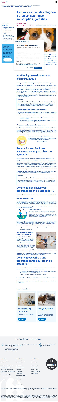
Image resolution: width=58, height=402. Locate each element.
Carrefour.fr (33, 360)
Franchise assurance (19, 373)
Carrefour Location (34, 367)
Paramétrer (30, 67)
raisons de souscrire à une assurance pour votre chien (37, 158)
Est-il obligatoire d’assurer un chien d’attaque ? (8, 28)
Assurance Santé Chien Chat (11, 5)
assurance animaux (52, 138)
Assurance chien (20, 5)
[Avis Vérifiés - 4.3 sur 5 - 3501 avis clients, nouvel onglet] (51, 364)
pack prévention (35, 223)
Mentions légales (13, 388)
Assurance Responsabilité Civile (21, 375)
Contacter (20, 25)
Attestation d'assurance (20, 367)
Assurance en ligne (19, 362)
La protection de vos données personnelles (48, 388)
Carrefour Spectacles (35, 369)
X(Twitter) (31, 25)
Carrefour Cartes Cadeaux (35, 371)
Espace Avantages (19, 384)
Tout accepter (38, 67)
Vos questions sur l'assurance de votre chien (32, 5)
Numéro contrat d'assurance (21, 360)
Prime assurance (19, 371)
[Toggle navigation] (56, 2)
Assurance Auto (3, 362)
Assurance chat (3, 379)
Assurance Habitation (4, 360)
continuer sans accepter (21, 41)
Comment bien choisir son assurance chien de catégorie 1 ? (8, 36)
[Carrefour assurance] (4, 2)
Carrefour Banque (34, 362)
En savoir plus (8, 59)
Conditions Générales (5, 388)
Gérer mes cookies (31, 389)
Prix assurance (18, 369)
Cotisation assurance (19, 377)
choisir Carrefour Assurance (40, 216)
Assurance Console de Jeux (6, 367)
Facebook (26, 25)
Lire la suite (21, 319)
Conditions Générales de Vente (22, 388)
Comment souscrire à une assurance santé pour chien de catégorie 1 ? (8, 39)
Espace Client (18, 379)
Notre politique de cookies (22, 389)
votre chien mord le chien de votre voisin (25, 95)
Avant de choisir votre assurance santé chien (25, 194)
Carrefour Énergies (34, 373)
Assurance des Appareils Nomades (7, 369)
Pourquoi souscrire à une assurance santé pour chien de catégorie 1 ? (8, 32)
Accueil (3, 5)
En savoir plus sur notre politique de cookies (28, 64)
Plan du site (38, 389)
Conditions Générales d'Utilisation (34, 388)
